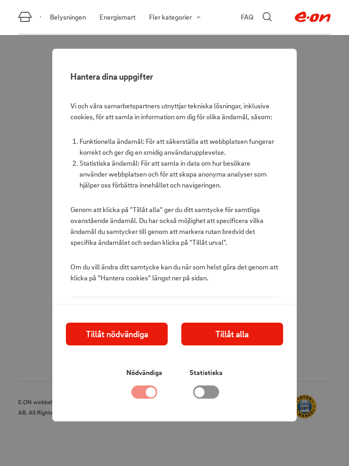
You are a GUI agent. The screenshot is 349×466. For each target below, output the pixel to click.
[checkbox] (206, 394)
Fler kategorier (170, 16)
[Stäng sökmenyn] (267, 17)
